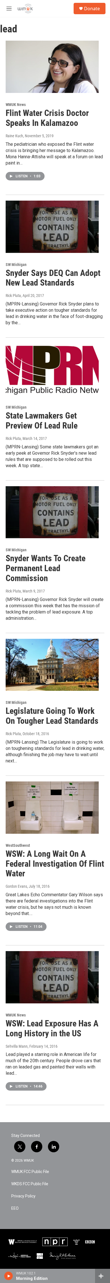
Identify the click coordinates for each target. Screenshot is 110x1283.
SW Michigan (16, 264)
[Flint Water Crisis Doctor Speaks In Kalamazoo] (52, 67)
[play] (8, 1276)
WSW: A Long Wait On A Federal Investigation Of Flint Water (55, 864)
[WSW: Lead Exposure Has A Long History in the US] (52, 977)
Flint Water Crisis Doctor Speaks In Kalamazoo (47, 118)
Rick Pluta (13, 295)
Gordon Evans (16, 886)
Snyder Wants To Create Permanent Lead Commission (45, 568)
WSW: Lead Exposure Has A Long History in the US (52, 1028)
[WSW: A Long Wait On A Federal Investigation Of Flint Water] (52, 807)
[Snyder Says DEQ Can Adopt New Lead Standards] (52, 227)
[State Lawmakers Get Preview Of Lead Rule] (52, 369)
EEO (15, 1208)
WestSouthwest (18, 845)
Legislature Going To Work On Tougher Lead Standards (52, 716)
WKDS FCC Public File (29, 1184)
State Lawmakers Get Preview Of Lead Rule (42, 421)
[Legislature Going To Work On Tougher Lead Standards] (52, 665)
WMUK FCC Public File (30, 1172)
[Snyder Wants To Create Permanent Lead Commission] (52, 512)
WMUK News (16, 104)
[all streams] (102, 1276)
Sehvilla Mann (17, 1046)
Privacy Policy (23, 1196)
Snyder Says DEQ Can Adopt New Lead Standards (53, 278)
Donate (92, 8)
